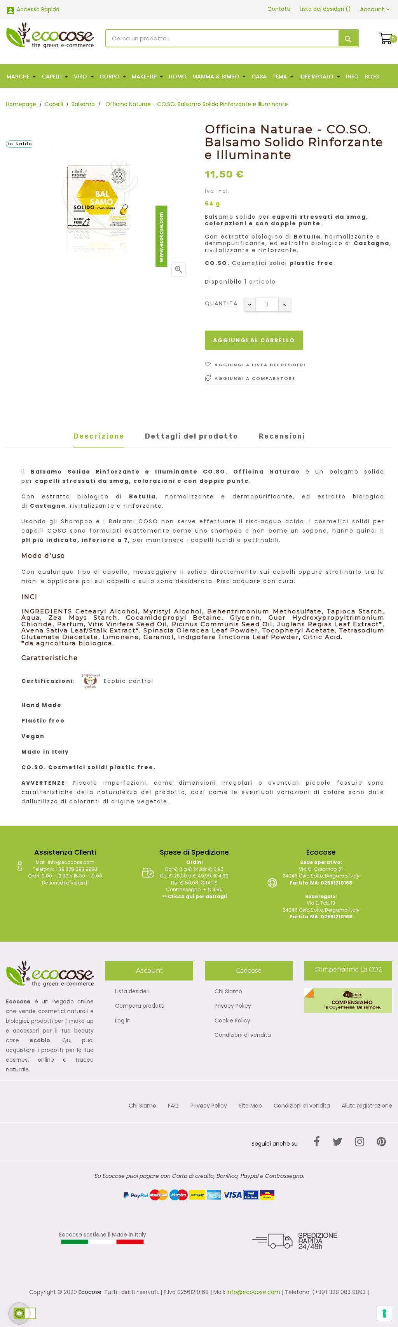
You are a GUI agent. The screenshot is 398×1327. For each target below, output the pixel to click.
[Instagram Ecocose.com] (359, 1142)
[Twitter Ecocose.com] (337, 1142)
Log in (123, 1020)
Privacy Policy (233, 1006)
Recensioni (282, 436)
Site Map (250, 1105)
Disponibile (223, 282)
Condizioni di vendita (243, 1035)
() (325, 9)
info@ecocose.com (253, 1292)
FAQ (173, 1105)
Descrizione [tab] (98, 436)
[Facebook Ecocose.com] (316, 1142)
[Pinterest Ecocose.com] (381, 1142)
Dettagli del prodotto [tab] (191, 436)
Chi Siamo (228, 991)
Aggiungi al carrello (254, 340)
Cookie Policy (232, 1020)
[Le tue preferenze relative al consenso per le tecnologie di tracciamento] (384, 1313)
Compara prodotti (139, 1006)
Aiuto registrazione (367, 1105)
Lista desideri (132, 991)
